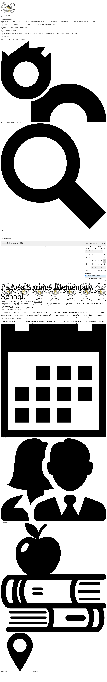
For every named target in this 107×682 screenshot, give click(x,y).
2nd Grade (21, 24)
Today (87, 270)
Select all (104, 280)
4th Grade (33, 24)
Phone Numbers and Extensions (13, 39)
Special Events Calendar (93, 275)
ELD (37, 24)
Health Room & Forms (36, 21)
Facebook (44, 21)
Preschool (3, 24)
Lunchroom (49, 33)
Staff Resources (5, 36)
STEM (18, 27)
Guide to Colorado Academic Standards (57, 21)
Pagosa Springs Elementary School (8, 7)
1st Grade (16, 24)
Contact (3, 39)
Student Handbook (6, 33)
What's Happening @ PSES (94, 278)
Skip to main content (6, 15)
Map (23, 39)
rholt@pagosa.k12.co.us (16, 309)
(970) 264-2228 (5, 309)
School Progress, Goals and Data (77, 21)
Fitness (22, 27)
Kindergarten (9, 24)
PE (15, 27)
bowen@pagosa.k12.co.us (24, 318)
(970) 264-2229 (38, 302)
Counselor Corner (5, 21)
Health (4, 27)
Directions (35, 671)
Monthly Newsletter (24, 21)
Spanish (26, 27)
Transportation (42, 33)
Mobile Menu (4, 16)
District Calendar (33, 33)
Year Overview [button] (94, 243)
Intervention (52, 24)
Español (7, 122)
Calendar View (101, 270)
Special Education (44, 24)
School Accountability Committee (95, 21)
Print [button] (87, 243)
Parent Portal (14, 33)
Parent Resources (57, 33)
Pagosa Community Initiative (8, 30)
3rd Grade (27, 24)
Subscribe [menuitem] (102, 243)
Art (1, 27)
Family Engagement (23, 33)
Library (9, 27)
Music (12, 27)
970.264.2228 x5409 (10, 318)
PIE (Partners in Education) (69, 33)
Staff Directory (14, 21)
